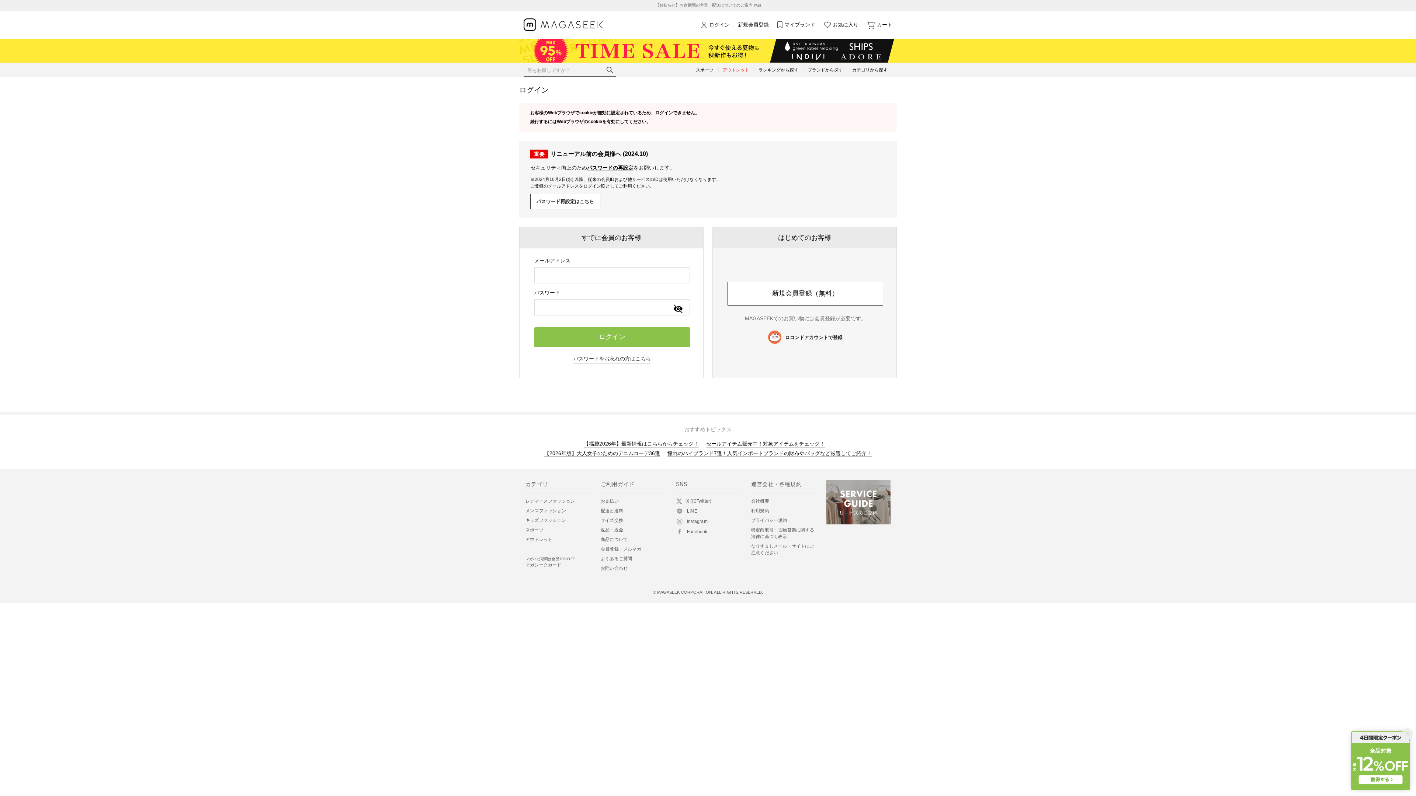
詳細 (757, 5)
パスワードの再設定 (610, 168)
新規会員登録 (753, 25)
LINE (692, 511)
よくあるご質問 (616, 558)
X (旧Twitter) (698, 501)
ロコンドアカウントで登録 (814, 337)
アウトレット (538, 539)
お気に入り (845, 25)
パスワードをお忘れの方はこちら (612, 359)
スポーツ (534, 530)
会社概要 (760, 501)
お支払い (610, 501)
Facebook (697, 531)
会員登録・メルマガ (621, 549)
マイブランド (799, 25)
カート (884, 25)
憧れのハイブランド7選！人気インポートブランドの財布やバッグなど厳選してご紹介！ (769, 453)
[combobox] (612, 275)
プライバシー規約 (769, 520)
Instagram (697, 521)
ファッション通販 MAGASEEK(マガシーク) (563, 25)
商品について (614, 539)
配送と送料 (612, 510)
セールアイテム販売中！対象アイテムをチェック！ (765, 444)
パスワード (547, 293)
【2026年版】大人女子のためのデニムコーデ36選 (602, 453)
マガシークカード (550, 562)
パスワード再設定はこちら (565, 201)
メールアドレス (552, 260)
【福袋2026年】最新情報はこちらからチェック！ (641, 444)
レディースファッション (550, 501)
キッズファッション (545, 520)
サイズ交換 (612, 520)
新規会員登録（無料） (805, 293)
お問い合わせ (614, 568)
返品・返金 (612, 530)
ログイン (719, 25)
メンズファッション (545, 510)
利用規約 (760, 510)
